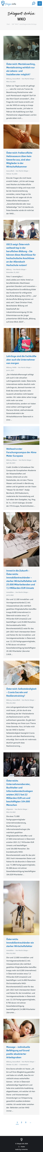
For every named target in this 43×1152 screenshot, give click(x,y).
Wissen (14, 460)
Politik (14, 367)
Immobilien (10, 592)
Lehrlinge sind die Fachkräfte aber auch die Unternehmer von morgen (21, 360)
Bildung (9, 79)
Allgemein (9, 809)
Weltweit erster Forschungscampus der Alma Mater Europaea (21, 452)
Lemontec (24, 1149)
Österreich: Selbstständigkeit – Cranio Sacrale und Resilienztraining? (21, 692)
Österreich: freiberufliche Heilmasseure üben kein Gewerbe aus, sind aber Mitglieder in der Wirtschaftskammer (19, 159)
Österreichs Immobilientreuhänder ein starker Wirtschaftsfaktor (20, 943)
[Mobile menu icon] (39, 3)
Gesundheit (16, 79)
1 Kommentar (23, 1065)
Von (28, 79)
